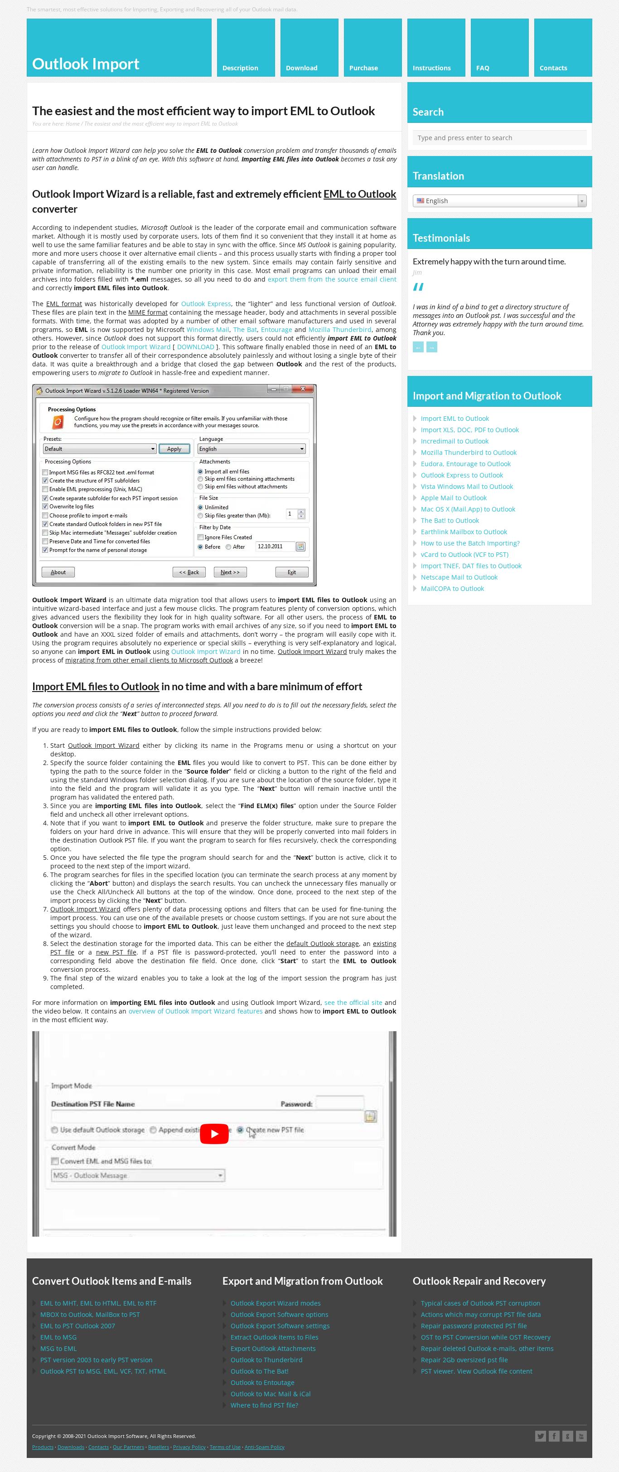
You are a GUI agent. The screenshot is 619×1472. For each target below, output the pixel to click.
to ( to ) (464, 554)
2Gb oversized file (464, 1359)
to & (271, 1393)
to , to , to (98, 1303)
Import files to (471, 565)
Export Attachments (273, 1348)
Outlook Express (206, 303)
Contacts (98, 1446)
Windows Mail (208, 329)
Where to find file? (264, 1405)
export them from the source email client (332, 279)
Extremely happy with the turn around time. (489, 261)
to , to (90, 1314)
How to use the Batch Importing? (470, 543)
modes (276, 1303)
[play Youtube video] (214, 1133)
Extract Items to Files (275, 1337)
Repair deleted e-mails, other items (487, 1348)
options (280, 1314)
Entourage (276, 329)
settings (280, 1325)
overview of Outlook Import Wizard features (195, 1011)
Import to (455, 418)
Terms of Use (225, 1446)
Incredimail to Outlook (454, 441)
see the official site (353, 1002)
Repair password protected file (474, 1325)
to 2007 (77, 1325)
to (469, 452)
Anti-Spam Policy (265, 1446)
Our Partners (128, 1446)
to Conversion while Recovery (486, 1337)
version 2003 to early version (96, 1359)
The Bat (245, 329)
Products (42, 1446)
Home (73, 123)
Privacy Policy (189, 1446)
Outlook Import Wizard (136, 346)
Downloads (71, 1446)
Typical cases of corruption (481, 1303)
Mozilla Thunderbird (340, 329)
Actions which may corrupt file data (481, 1314)
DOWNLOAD (195, 346)
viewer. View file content (476, 1371)
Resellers (158, 1446)
